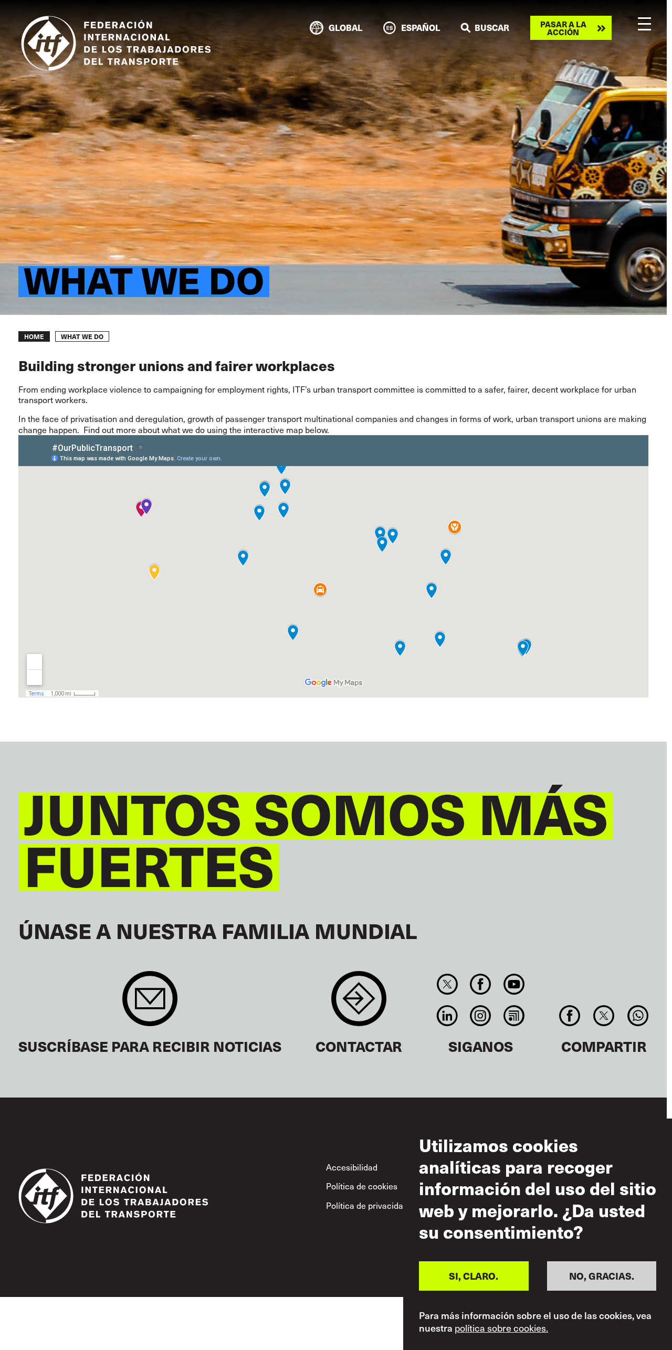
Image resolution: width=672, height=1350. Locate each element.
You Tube (513, 984)
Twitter (447, 984)
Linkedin (447, 1015)
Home (34, 336)
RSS (513, 1015)
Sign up (149, 1004)
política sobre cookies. (501, 1328)
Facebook (480, 984)
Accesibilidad (351, 1167)
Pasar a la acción (563, 27)
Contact (358, 1004)
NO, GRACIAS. (601, 1275)
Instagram (480, 1015)
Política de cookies (361, 1185)
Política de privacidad (367, 1205)
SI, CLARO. (473, 1275)
